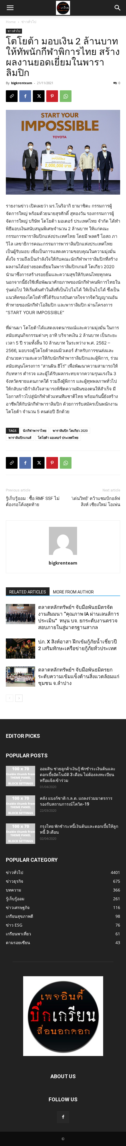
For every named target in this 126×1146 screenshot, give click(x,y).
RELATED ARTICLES (27, 592)
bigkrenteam (21, 83)
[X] (39, 96)
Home (11, 21)
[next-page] (19, 698)
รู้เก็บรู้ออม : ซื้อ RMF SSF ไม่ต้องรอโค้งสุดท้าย (32, 501)
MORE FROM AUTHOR (73, 592)
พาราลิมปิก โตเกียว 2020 (70, 430)
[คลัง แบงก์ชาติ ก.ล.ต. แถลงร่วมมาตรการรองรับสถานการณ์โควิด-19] (20, 805)
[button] (10, 8)
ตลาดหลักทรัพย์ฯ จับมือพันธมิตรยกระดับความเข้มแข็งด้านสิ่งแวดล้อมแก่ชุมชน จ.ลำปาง (78, 676)
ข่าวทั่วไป (28, 21)
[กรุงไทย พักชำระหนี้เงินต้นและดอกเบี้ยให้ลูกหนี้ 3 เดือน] (20, 833)
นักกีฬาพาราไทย (34, 430)
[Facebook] (25, 96)
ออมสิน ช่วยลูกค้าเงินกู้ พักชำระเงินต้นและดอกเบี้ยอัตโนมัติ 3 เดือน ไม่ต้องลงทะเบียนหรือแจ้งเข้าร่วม (77, 774)
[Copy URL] (12, 96)
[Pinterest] (52, 96)
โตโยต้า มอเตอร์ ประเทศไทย (58, 437)
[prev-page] (9, 698)
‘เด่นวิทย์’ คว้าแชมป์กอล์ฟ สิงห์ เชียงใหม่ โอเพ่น (95, 501)
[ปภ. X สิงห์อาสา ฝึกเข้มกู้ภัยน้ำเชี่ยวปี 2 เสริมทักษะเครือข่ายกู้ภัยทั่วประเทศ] (20, 648)
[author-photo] (63, 554)
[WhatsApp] (65, 96)
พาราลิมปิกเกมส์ (19, 437)
